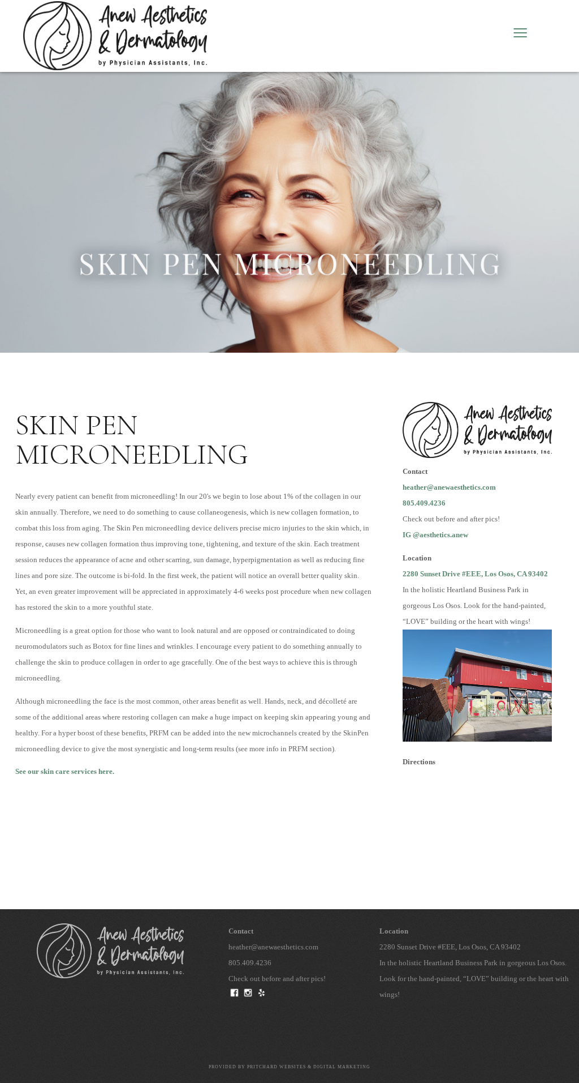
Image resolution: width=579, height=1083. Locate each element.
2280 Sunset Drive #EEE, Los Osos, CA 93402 (475, 574)
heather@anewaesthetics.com (449, 487)
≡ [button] (520, 35)
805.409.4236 (424, 503)
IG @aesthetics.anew (435, 535)
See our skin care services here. (64, 772)
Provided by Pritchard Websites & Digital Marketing (289, 1066)
